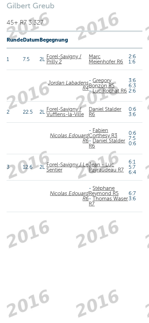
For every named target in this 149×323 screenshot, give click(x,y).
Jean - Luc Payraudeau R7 (106, 167)
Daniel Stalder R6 (105, 111)
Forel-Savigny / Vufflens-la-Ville (65, 111)
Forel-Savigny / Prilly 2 (63, 59)
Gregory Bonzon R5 (101, 83)
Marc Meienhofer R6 (106, 59)
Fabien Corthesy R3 (103, 133)
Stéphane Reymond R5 (104, 190)
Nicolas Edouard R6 (69, 138)
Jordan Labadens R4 (68, 85)
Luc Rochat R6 (110, 91)
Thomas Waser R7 (108, 201)
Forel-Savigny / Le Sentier (67, 167)
